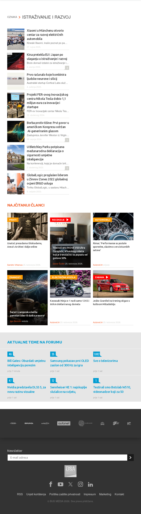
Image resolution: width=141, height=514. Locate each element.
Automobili (102, 220)
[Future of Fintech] (129, 423)
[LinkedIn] (90, 484)
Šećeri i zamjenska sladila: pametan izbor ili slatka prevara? (27, 314)
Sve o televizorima (105, 360)
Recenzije (58, 220)
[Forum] (13, 423)
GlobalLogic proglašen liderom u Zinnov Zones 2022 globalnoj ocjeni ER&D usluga (47, 179)
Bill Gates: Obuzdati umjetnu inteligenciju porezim (26, 363)
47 (9, 381)
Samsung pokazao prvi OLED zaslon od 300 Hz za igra (69, 363)
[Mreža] (45, 423)
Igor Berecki (15, 321)
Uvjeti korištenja (36, 494)
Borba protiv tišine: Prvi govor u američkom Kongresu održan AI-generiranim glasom (48, 127)
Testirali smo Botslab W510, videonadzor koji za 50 (112, 389)
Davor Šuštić (59, 263)
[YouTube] (60, 484)
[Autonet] (64, 423)
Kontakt (119, 494)
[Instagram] (80, 484)
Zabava (99, 277)
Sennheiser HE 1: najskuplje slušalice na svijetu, (68, 389)
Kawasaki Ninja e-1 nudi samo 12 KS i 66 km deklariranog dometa (69, 302)
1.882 (96, 354)
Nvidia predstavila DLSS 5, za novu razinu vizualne (26, 389)
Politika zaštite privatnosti (64, 494)
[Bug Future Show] (85, 423)
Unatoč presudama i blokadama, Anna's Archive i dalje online (24, 245)
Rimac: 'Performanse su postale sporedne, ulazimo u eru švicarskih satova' (111, 247)
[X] (70, 484)
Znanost (15, 277)
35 (52, 354)
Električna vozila (63, 277)
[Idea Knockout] (102, 423)
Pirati (13, 220)
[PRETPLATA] (130, 457)
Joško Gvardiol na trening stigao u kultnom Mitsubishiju (111, 302)
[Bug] (29, 423)
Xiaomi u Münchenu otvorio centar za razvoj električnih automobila (45, 34)
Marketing (105, 494)
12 (52, 381)
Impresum (90, 494)
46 (9, 354)
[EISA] (70, 471)
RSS (20, 494)
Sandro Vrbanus (15, 264)
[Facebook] (50, 484)
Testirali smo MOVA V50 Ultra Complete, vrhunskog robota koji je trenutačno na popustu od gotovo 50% (70, 252)
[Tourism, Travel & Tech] (116, 423)
